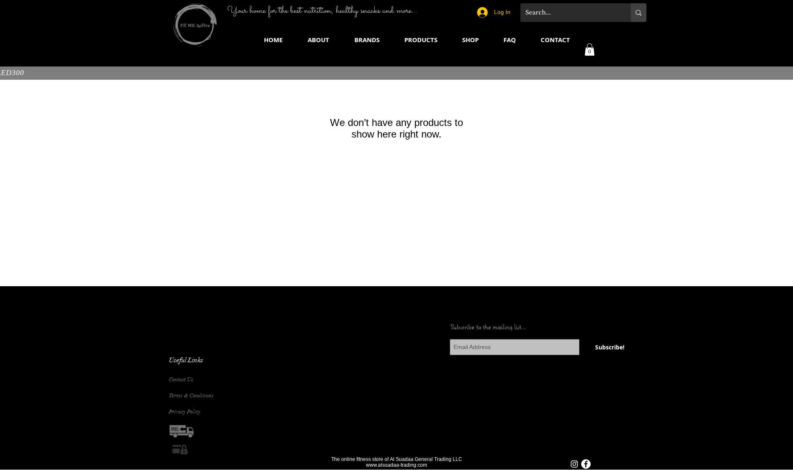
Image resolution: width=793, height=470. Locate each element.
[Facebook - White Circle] (586, 464)
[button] (367, 40)
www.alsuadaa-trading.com (396, 465)
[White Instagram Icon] (574, 464)
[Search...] (638, 12)
